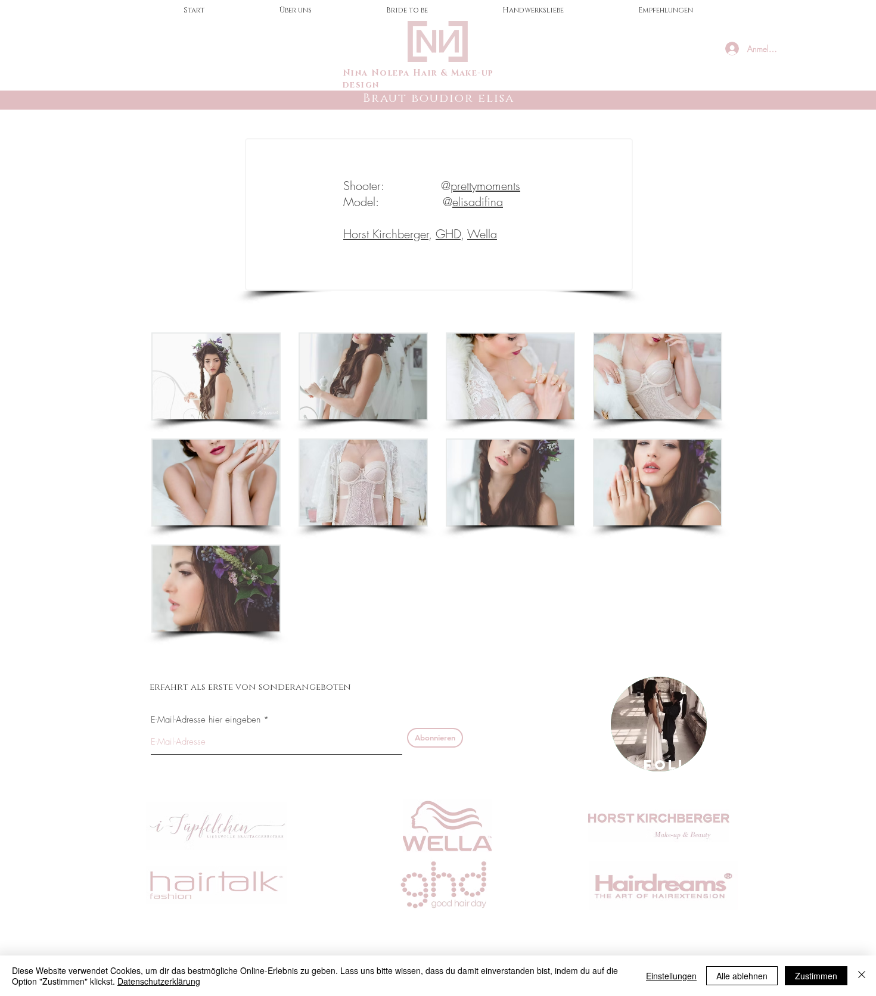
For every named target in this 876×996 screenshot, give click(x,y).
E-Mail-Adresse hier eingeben (205, 719)
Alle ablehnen (742, 976)
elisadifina (477, 202)
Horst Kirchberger (385, 234)
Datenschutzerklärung (158, 981)
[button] (216, 376)
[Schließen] (862, 975)
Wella (482, 234)
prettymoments (485, 186)
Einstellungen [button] (671, 976)
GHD (448, 234)
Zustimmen (816, 976)
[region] (659, 724)
